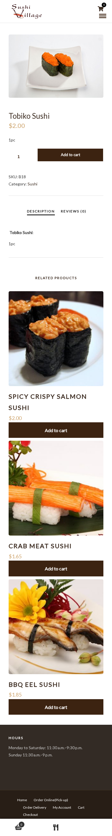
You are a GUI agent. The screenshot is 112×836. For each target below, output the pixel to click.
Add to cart (70, 154)
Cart (81, 807)
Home (22, 800)
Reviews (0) (73, 211)
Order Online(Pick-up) (51, 800)
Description (41, 211)
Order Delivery (34, 807)
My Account (62, 807)
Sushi (32, 183)
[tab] (41, 211)
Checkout (30, 814)
